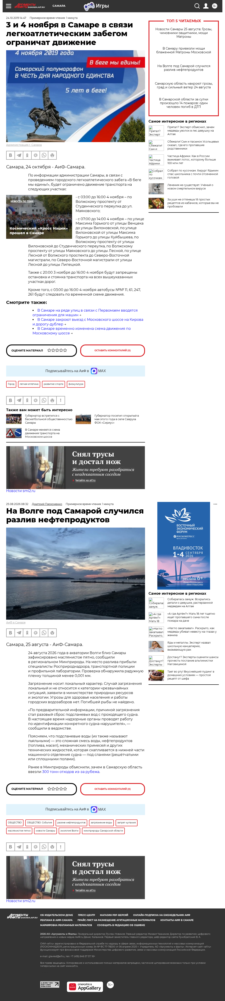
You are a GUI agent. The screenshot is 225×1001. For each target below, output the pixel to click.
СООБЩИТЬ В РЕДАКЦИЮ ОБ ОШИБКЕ (121, 925)
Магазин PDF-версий (114, 915)
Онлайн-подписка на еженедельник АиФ (161, 915)
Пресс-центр (86, 915)
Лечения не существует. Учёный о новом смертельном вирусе (190, 186)
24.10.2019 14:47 (16, 18)
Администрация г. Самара (24, 144)
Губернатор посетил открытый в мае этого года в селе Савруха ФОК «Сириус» (116, 419)
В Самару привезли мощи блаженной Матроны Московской (183, 50)
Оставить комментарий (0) (112, 350)
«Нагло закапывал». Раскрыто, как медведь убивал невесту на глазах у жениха (192, 631)
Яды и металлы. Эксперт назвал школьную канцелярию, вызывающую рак (189, 646)
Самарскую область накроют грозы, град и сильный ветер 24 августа (184, 85)
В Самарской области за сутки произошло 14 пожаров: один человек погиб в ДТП (183, 103)
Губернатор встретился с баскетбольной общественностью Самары (48, 419)
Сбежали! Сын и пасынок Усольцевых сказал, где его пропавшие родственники (193, 145)
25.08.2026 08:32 (17, 504)
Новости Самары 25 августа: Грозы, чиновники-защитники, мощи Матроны (183, 33)
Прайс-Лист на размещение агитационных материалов (116, 920)
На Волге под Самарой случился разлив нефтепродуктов (183, 68)
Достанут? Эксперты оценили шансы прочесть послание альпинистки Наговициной (192, 660)
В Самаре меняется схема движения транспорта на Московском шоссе (42, 433)
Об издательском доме (56, 915)
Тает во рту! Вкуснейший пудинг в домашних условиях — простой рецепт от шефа (190, 675)
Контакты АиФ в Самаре (177, 920)
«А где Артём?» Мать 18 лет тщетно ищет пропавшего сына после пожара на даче (191, 617)
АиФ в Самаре (15, 622)
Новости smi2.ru (20, 491)
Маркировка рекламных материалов (66, 925)
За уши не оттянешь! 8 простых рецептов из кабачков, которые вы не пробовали (193, 203)
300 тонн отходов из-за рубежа (70, 772)
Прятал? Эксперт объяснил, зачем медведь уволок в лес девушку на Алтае (190, 130)
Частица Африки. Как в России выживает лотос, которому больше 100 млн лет (191, 159)
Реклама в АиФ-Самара (56, 920)
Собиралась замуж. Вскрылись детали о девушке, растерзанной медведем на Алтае (190, 603)
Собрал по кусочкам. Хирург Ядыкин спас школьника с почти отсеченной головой (192, 174)
